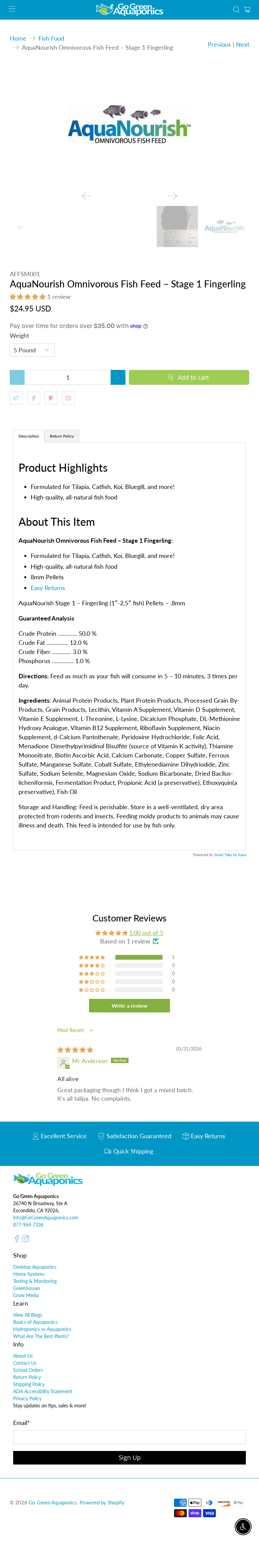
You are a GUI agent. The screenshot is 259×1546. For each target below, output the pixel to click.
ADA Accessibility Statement (42, 1391)
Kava (242, 854)
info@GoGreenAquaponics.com (45, 1217)
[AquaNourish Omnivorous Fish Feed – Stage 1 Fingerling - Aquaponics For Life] (129, 124)
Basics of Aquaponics (35, 1322)
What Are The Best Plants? (41, 1336)
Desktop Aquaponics (34, 1267)
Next (242, 44)
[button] (28, 296)
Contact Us (24, 1363)
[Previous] (87, 196)
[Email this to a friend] (68, 398)
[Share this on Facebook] (33, 398)
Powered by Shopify (102, 1502)
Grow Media (26, 1295)
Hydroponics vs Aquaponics (42, 1329)
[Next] (172, 196)
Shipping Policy (29, 1384)
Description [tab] (29, 436)
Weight (19, 335)
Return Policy (27, 1377)
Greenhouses (26, 1288)
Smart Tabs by (226, 854)
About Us (23, 1356)
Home (18, 38)
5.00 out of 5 (146, 932)
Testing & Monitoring (35, 1281)
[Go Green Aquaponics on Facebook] (17, 1240)
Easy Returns (48, 587)
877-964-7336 (28, 1224)
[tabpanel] (129, 646)
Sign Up (130, 1457)
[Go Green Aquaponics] (129, 9)
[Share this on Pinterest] (51, 398)
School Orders (28, 1370)
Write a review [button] (129, 1005)
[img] (75, 1049)
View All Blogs (27, 1315)
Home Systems (29, 1274)
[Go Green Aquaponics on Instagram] (25, 1240)
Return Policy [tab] (62, 436)
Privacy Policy (27, 1398)
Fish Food (51, 38)
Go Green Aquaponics (53, 1502)
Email (21, 1422)
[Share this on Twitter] (16, 398)
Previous (219, 44)
